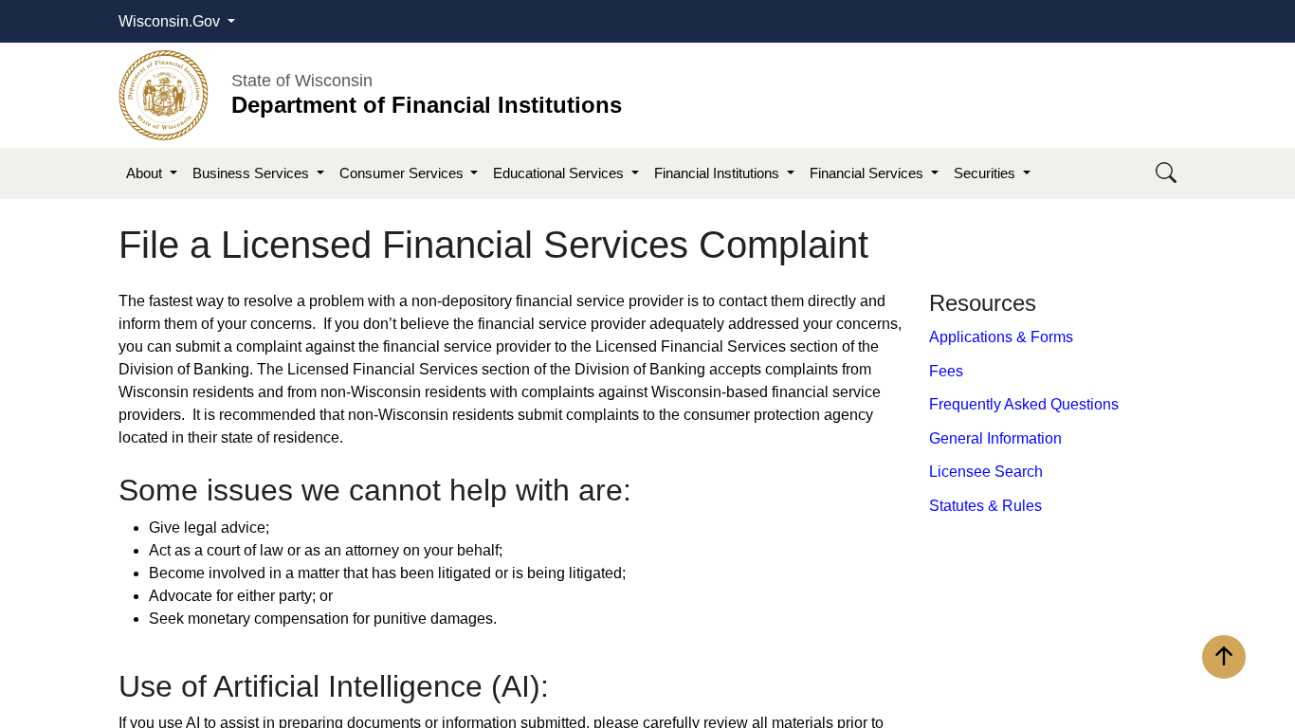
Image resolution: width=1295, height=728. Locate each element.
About (146, 173)
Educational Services (560, 173)
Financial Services (868, 173)
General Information (995, 438)
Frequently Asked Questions (1024, 404)
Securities (986, 173)
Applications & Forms (1001, 337)
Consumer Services (403, 173)
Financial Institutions (718, 173)
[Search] (1166, 174)
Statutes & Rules (985, 506)
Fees (946, 371)
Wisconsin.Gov (171, 21)
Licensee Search (986, 472)
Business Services (252, 173)
